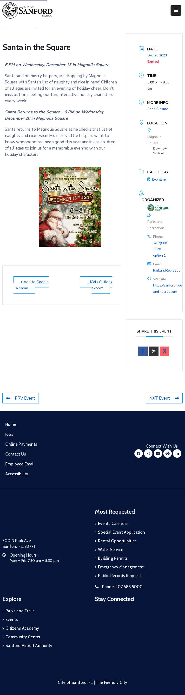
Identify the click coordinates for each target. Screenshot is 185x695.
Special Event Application (121, 532)
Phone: (122, 586)
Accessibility (16, 473)
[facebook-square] (138, 453)
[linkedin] (177, 453)
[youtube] (158, 453)
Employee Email (19, 464)
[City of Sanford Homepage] (38, 520)
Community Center (23, 636)
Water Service (110, 549)
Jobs (9, 434)
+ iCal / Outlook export (99, 285)
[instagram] (148, 453)
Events (157, 179)
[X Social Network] (154, 351)
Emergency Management (121, 567)
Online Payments (21, 444)
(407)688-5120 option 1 (160, 249)
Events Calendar (113, 523)
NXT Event (159, 398)
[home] (167, 453)
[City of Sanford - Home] (27, 10)
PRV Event (25, 398)
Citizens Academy (22, 628)
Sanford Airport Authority (29, 645)
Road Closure (157, 109)
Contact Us (15, 454)
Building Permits (113, 558)
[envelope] (164, 351)
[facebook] (143, 351)
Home (10, 424)
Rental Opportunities (117, 540)
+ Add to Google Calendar (31, 285)
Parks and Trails (20, 610)
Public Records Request (119, 575)
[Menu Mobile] (176, 10)
